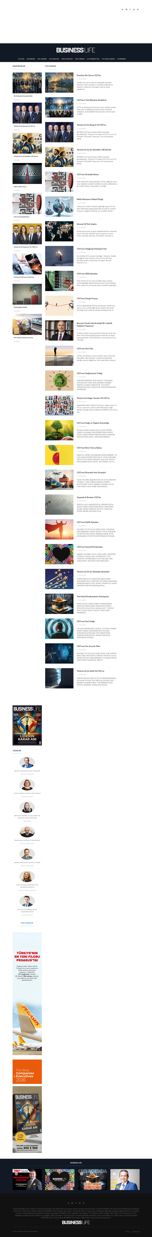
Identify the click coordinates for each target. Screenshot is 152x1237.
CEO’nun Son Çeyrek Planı (88, 646)
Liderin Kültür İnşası (20, 186)
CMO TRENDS (79, 59)
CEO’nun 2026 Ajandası (87, 274)
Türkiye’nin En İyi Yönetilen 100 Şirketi (26, 156)
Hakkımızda (136, 1231)
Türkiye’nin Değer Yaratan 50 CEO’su (93, 398)
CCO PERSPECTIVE (93, 59)
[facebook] (130, 9)
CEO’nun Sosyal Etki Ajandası (90, 547)
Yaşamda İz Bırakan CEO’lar (89, 497)
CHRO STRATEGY (67, 59)
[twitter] (137, 9)
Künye (127, 1231)
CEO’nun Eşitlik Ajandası (88, 522)
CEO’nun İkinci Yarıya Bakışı (89, 448)
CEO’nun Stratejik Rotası (21, 217)
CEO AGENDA (42, 59)
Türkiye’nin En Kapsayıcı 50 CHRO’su (25, 247)
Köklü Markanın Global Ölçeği (90, 199)
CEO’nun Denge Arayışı (87, 299)
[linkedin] (122, 9)
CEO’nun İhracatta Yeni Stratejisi (91, 473)
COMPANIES (121, 59)
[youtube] (134, 9)
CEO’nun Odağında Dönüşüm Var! (92, 249)
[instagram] (126, 9)
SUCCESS (21, 59)
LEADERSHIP (31, 59)
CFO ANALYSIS (54, 59)
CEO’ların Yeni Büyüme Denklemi (91, 100)
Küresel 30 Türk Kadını (87, 224)
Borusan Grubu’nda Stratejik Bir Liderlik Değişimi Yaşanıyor (94, 324)
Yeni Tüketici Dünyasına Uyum (23, 337)
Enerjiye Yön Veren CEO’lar (89, 75)
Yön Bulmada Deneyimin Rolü (23, 96)
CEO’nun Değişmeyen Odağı (89, 373)
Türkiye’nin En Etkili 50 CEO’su (90, 671)
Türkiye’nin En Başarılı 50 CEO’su (24, 126)
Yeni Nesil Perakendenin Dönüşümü (93, 597)
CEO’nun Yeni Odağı (86, 622)
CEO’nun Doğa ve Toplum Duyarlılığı (93, 423)
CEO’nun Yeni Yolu (85, 349)
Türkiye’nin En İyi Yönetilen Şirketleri (93, 572)
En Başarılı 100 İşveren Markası (24, 277)
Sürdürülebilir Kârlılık (20, 307)
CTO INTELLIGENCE (108, 59)
